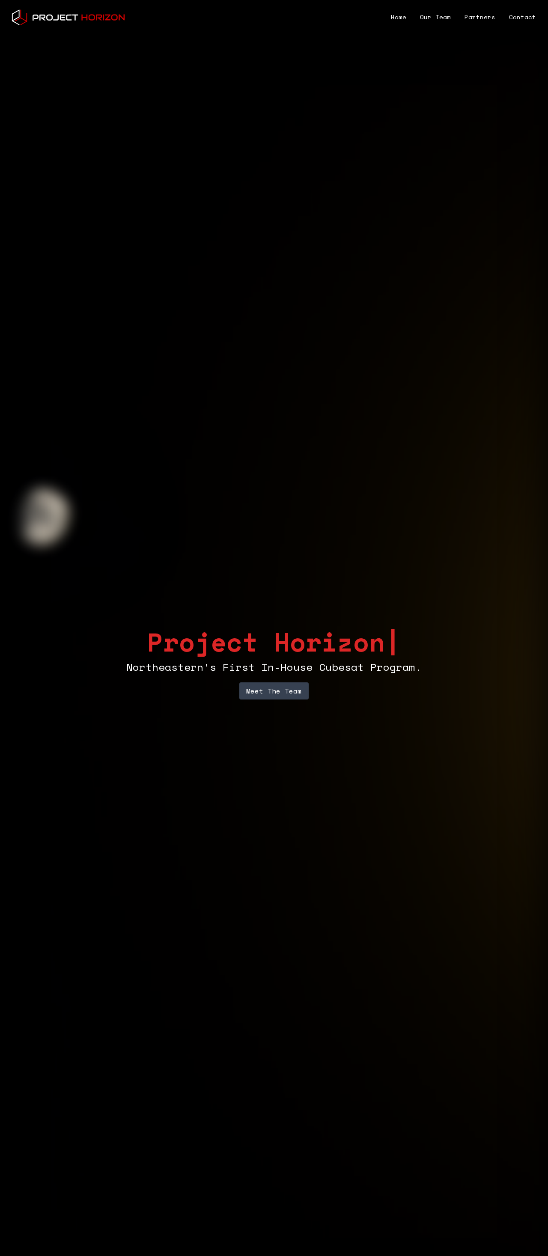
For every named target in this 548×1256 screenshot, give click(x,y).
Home (398, 16)
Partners (480, 16)
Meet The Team (274, 691)
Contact (522, 16)
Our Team (435, 16)
